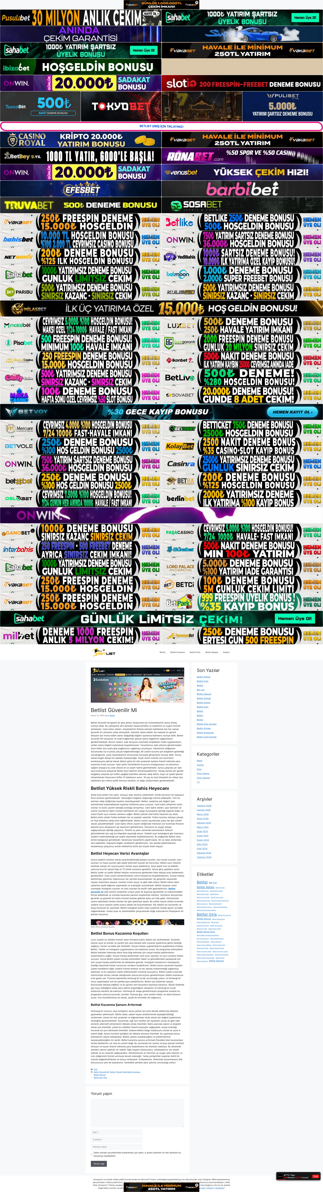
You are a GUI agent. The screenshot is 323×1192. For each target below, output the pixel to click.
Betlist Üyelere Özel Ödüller (206, 958)
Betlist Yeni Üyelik (202, 948)
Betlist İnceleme (177, 652)
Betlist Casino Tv (202, 904)
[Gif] (161, 308)
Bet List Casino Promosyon (220, 900)
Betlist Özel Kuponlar (221, 954)
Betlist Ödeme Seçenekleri (205, 954)
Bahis (199, 760)
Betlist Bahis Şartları (216, 891)
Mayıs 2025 (203, 827)
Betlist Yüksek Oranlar (217, 948)
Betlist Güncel (204, 698)
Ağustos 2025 (204, 823)
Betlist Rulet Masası (203, 942)
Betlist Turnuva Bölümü (204, 945)
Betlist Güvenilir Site (203, 922)
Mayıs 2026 (203, 814)
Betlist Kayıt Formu (203, 925)
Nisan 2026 (203, 818)
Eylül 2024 (202, 848)
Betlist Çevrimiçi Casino (220, 951)
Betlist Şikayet (211, 652)
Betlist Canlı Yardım (217, 897)
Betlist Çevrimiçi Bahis (204, 951)
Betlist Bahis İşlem (203, 891)
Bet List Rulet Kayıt (203, 938)
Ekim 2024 (202, 844)
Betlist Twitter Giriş (219, 945)
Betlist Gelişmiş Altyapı (204, 907)
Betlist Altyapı (204, 728)
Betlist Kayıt (215, 922)
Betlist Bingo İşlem (203, 894)
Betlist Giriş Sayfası (207, 724)
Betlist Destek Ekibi (215, 904)
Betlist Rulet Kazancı (217, 938)
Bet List (201, 690)
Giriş (96, 1069)
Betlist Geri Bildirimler (220, 907)
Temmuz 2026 (204, 805)
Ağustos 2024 (204, 853)
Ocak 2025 (202, 831)
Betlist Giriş (195, 652)
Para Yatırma (203, 778)
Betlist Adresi (203, 677)
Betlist (162, 652)
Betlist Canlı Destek (207, 737)
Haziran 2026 (204, 810)
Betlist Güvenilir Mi (101, 1072)
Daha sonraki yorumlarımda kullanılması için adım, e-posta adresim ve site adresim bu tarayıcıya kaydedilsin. (137, 1154)
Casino (200, 765)
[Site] (80, 222)
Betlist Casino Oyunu (203, 900)
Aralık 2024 (202, 835)
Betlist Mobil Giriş (206, 931)
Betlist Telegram (216, 942)
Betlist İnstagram (205, 732)
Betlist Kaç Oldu (100, 1077)
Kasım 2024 (203, 840)
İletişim (226, 652)
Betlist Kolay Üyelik (214, 929)
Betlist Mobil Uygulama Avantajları (208, 935)
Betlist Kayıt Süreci (216, 925)
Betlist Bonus (214, 894)
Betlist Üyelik (220, 958)
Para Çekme (203, 773)
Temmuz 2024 (204, 857)
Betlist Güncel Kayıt (218, 919)
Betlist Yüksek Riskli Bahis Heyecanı (125, 1072)
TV (198, 782)
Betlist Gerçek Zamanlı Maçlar (206, 910)
